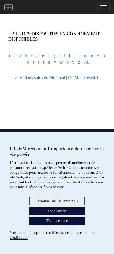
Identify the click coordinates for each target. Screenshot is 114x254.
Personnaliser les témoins (57, 201)
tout (12, 55)
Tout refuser (57, 211)
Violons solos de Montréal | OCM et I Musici (58, 77)
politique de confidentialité (48, 233)
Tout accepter (57, 221)
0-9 (86, 62)
